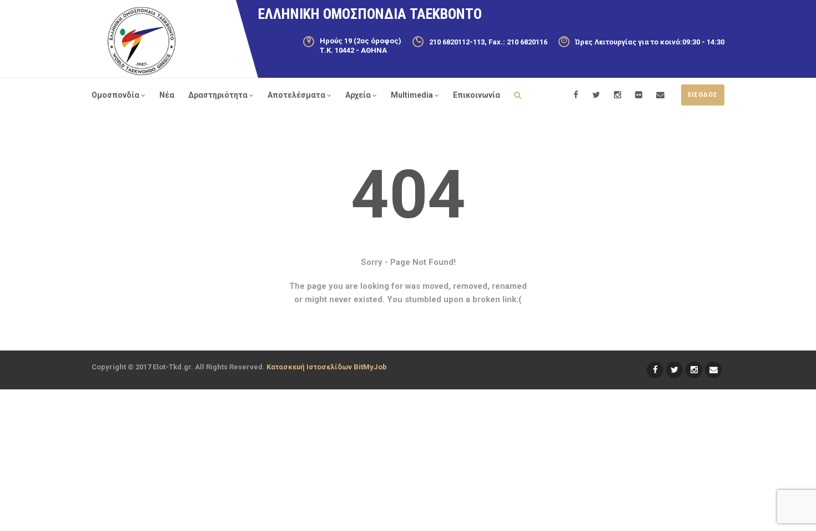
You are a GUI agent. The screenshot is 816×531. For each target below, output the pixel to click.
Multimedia (412, 95)
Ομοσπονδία (115, 95)
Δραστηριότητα (218, 95)
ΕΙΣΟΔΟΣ (703, 94)
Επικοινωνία (476, 95)
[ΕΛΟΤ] (142, 41)
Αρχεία (358, 95)
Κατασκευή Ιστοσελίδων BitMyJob (326, 367)
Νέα (166, 95)
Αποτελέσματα (296, 95)
